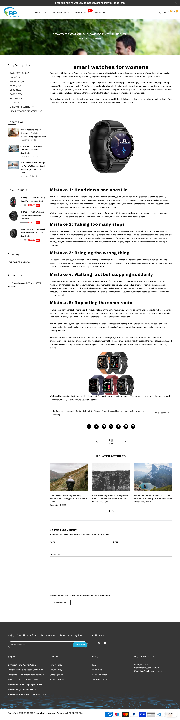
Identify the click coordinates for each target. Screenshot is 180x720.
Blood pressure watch (65, 411)
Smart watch (137, 411)
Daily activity (87, 411)
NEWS (15, 86)
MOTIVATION (83, 12)
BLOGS (16, 90)
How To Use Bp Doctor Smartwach (23, 680)
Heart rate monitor (123, 411)
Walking (56, 415)
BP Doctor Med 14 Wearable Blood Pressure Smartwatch (32, 199)
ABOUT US (99, 12)
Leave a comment (161, 413)
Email (116, 542)
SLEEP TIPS (17, 81)
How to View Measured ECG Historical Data (27, 694)
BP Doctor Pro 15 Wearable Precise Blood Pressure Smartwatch (32, 215)
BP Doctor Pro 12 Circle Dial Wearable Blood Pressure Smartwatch (32, 232)
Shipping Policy (56, 675)
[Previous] (53, 488)
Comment (55, 555)
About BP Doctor (99, 675)
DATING (15, 103)
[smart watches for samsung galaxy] (111, 373)
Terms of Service (57, 680)
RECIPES (16, 98)
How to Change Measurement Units (23, 690)
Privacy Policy (56, 665)
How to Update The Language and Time (25, 685)
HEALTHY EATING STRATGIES (26, 111)
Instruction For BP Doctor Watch (22, 665)
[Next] (169, 488)
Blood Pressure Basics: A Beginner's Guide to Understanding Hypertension (33, 133)
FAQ (94, 665)
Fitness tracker (107, 411)
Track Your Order (99, 680)
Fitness (97, 411)
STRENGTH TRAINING (22, 107)
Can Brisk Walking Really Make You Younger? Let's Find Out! (68, 498)
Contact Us (97, 670)
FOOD (15, 77)
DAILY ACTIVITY (19, 73)
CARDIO (16, 94)
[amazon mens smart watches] (111, 147)
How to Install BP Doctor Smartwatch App (26, 675)
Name (53, 542)
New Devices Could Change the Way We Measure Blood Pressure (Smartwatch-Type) (32, 168)
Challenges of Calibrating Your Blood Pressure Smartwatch (31, 149)
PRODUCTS (40, 12)
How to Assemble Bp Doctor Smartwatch (25, 670)
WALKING (86, 39)
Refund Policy (56, 670)
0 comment (96, 39)
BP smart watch (136, 396)
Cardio (78, 411)
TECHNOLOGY (60, 12)
